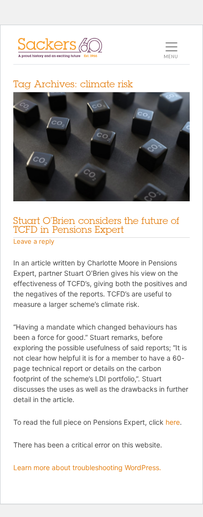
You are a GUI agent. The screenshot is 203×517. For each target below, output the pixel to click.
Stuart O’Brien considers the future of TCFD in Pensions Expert (96, 225)
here (173, 422)
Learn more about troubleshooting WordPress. (87, 467)
